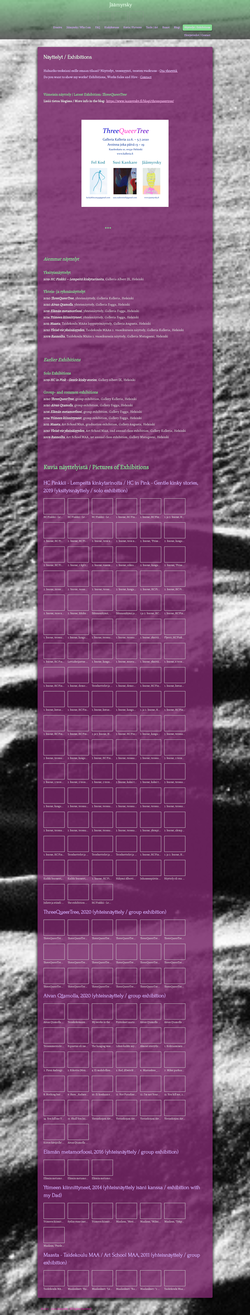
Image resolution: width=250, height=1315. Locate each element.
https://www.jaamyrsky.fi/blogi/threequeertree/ (140, 101)
